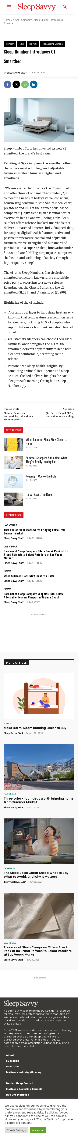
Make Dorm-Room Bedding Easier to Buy (35, 728)
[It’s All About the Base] (13, 499)
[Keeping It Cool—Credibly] (13, 481)
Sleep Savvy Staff (17, 73)
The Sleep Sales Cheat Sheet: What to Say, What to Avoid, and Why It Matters (36, 875)
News (16, 20)
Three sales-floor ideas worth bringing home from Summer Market (34, 531)
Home (7, 20)
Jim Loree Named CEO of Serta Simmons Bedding (60, 414)
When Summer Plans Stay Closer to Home (46, 441)
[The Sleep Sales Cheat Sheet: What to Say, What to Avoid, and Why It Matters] (39, 841)
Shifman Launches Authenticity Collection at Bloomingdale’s (19, 416)
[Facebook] (7, 84)
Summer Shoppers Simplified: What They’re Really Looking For (46, 460)
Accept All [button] (38, 1130)
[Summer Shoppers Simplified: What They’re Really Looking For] (13, 462)
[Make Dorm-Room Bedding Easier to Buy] (39, 696)
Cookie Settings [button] (16, 1130)
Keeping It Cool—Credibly (41, 476)
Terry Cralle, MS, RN (15, 881)
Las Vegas (10, 525)
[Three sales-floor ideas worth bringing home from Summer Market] (39, 767)
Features (9, 868)
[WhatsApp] (25, 84)
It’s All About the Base (39, 494)
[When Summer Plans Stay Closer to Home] (13, 444)
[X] (16, 84)
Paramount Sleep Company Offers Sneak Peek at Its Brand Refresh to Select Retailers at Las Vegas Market (36, 554)
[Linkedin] (33, 84)
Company (26, 20)
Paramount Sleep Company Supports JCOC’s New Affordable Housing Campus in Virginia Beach (33, 595)
